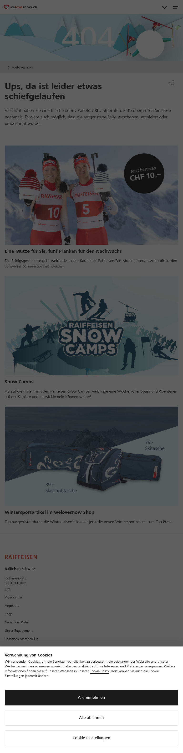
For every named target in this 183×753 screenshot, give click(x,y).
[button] (91, 697)
